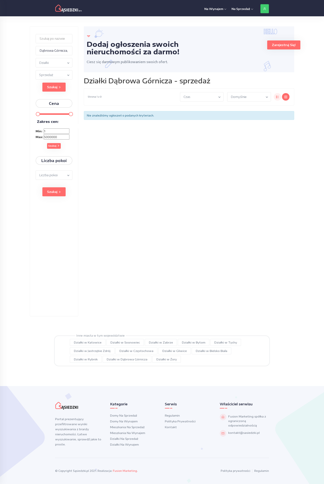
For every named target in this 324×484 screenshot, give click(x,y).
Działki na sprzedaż (124, 438)
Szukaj (52, 87)
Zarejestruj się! (284, 45)
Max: (39, 137)
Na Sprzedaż (241, 8)
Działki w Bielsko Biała (211, 351)
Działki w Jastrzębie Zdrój (92, 351)
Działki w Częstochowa (136, 351)
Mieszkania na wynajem (127, 433)
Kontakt (171, 427)
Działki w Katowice (87, 342)
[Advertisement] (54, 260)
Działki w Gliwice (174, 351)
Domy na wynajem (124, 421)
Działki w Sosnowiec (125, 342)
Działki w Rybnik (86, 359)
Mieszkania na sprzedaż (127, 427)
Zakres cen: (47, 121)
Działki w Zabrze (161, 342)
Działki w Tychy (225, 342)
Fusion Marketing (125, 470)
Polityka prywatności (180, 421)
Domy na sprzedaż (123, 415)
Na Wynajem (214, 8)
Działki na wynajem (124, 444)
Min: (39, 131)
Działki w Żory (166, 359)
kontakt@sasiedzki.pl (244, 432)
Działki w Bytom (193, 342)
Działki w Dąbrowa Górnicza (127, 359)
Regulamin (172, 415)
